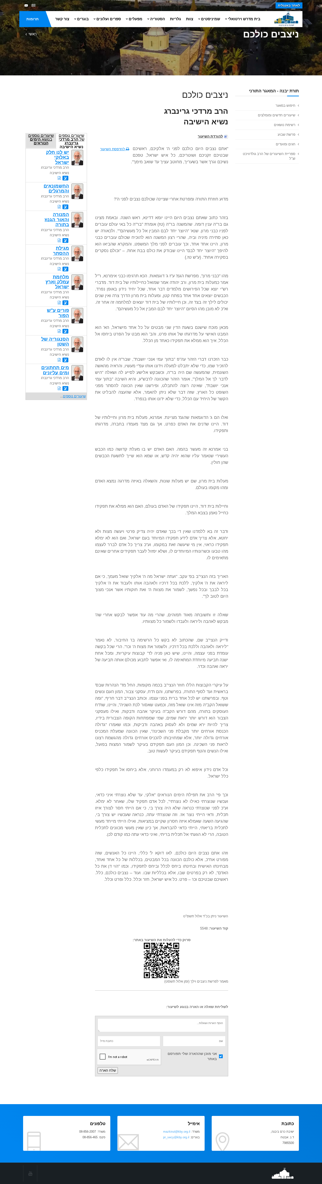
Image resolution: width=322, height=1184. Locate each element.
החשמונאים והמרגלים (56, 188)
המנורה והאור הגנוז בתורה (57, 219)
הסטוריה (157, 19)
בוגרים (83, 19)
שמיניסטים (210, 19)
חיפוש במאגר (285, 105)
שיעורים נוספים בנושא (41, 139)
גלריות (175, 19)
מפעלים (135, 19)
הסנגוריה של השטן (55, 341)
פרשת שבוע (286, 134)
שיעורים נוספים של (71, 140)
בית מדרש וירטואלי (244, 19)
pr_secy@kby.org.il (176, 1137)
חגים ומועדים (285, 144)
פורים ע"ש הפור (58, 313)
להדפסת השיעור (113, 149)
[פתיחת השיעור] (59, 178)
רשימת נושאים (284, 125)
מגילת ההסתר (61, 250)
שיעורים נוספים (74, 396)
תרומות (32, 19)
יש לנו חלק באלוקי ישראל (57, 157)
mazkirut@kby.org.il (176, 1131)
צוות (189, 19)
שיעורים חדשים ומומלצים (276, 115)
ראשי (33, 34)
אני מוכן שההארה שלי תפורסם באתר (192, 1056)
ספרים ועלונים (108, 19)
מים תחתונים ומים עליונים (55, 370)
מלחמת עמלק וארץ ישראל (57, 282)
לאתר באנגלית (289, 5)
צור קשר (62, 19)
